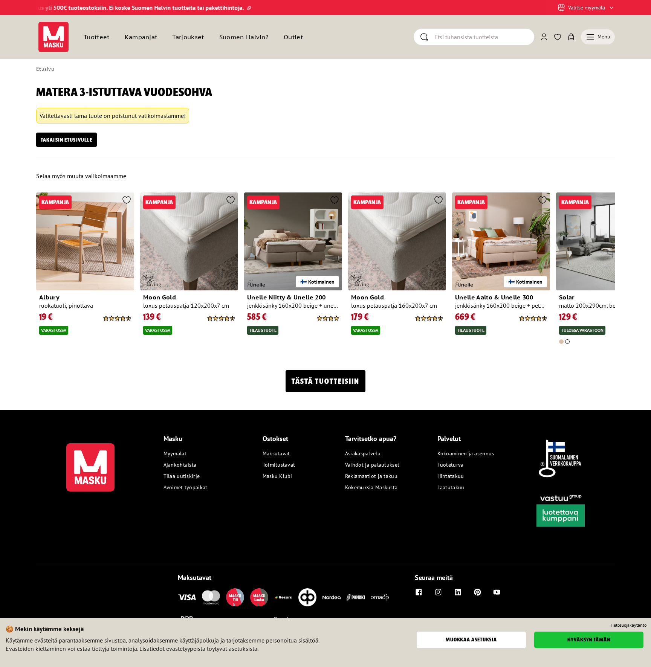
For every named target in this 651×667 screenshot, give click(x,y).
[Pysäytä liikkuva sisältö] (49, 7)
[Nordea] (331, 597)
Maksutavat (276, 453)
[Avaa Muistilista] (557, 37)
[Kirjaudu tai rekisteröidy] (544, 37)
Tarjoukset (188, 37)
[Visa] (187, 597)
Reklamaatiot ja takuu (371, 476)
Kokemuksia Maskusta (371, 487)
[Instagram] (438, 592)
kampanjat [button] (141, 37)
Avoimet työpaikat (186, 487)
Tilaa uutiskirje (182, 476)
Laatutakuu (451, 487)
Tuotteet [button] (97, 37)
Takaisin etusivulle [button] (66, 139)
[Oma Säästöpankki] (380, 597)
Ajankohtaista (180, 464)
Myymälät (175, 453)
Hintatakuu (450, 476)
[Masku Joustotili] (283, 597)
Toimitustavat (279, 464)
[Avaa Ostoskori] (571, 37)
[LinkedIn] (458, 592)
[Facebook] (418, 592)
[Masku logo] (90, 462)
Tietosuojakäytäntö (628, 625)
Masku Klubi (277, 476)
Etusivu (45, 69)
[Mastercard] (211, 597)
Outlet (293, 37)
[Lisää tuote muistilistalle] (126, 200)
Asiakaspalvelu (363, 453)
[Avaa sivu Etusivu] (53, 37)
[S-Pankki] (356, 597)
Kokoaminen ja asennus (465, 453)
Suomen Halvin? (244, 37)
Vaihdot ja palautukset (372, 464)
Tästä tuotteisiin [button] (325, 381)
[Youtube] (497, 592)
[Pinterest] (477, 592)
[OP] (307, 597)
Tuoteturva (450, 464)
